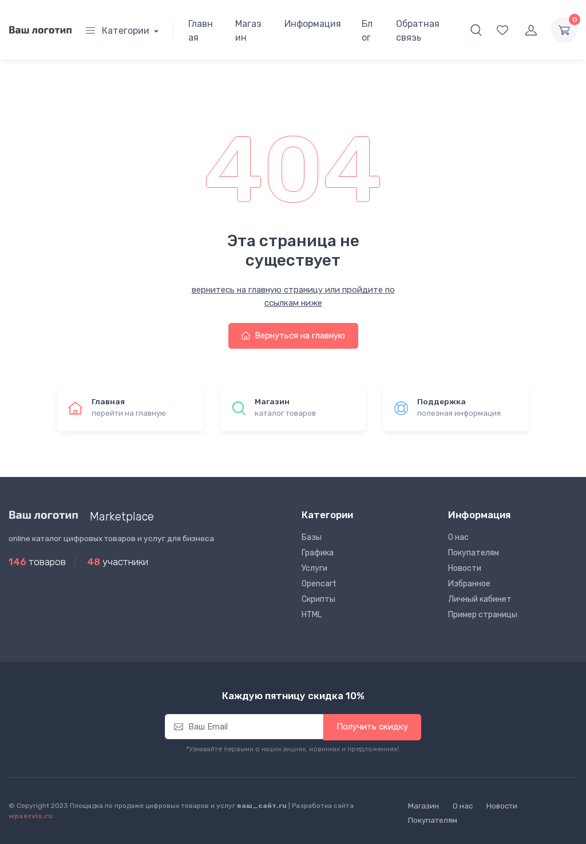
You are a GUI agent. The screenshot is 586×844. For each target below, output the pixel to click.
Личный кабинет (480, 599)
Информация (312, 23)
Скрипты (318, 599)
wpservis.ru (31, 816)
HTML (312, 615)
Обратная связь (418, 30)
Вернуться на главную (298, 335)
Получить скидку (372, 726)
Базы (312, 537)
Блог (367, 30)
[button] (476, 30)
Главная (200, 30)
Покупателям (473, 553)
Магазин (248, 30)
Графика (318, 553)
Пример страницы (482, 615)
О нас (458, 537)
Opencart (319, 584)
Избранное (469, 584)
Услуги (314, 568)
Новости (464, 568)
